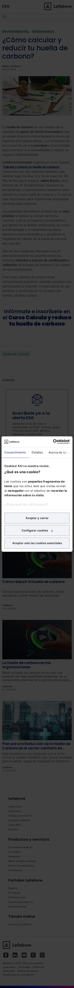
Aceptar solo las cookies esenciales (37, 543)
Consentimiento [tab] (15, 452)
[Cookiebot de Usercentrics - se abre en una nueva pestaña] (53, 441)
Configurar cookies (35, 530)
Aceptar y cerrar (37, 518)
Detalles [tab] (37, 452)
